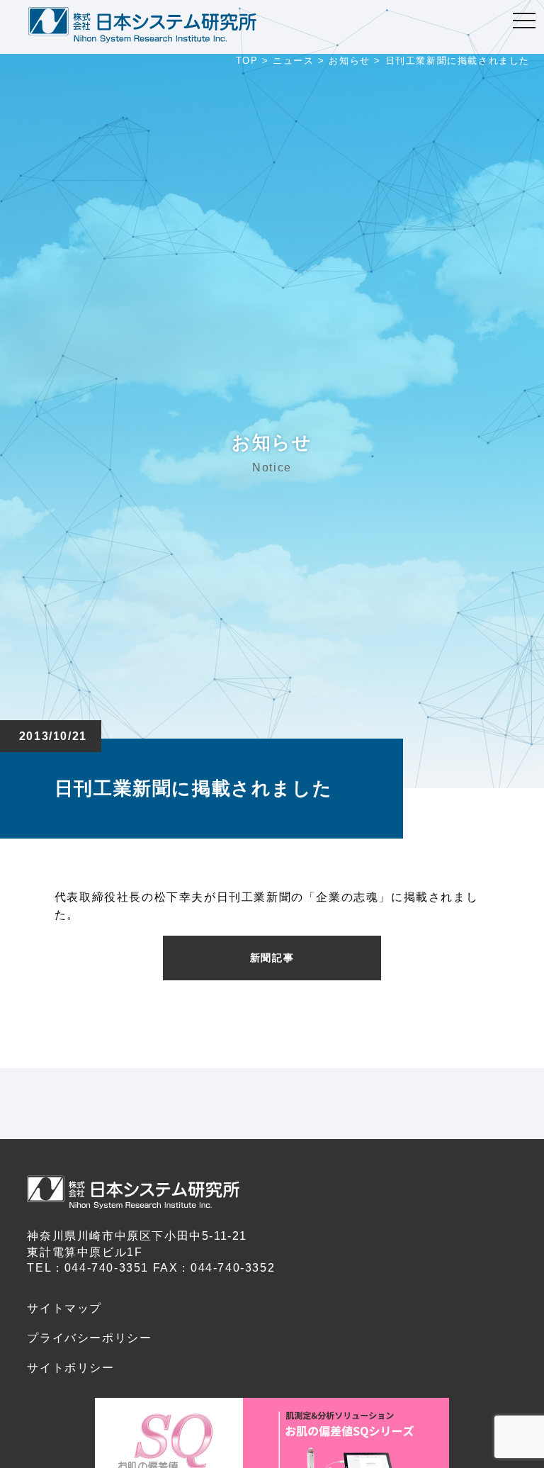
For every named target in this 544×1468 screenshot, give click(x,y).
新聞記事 (272, 958)
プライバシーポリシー (89, 1338)
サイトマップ (64, 1308)
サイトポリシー (70, 1368)
